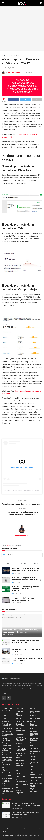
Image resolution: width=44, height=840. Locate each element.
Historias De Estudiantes (20, 754)
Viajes (32, 789)
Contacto (4, 831)
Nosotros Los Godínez (35, 712)
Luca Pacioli (20, 776)
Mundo (18, 787)
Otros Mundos (35, 718)
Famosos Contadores (20, 733)
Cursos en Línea (7, 773)
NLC (37, 835)
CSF (3, 767)
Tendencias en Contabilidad (35, 763)
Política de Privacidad (31, 829)
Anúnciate (18, 829)
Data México (6, 781)
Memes (18, 779)
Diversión (19, 708)
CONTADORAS (7, 757)
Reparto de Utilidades (34, 739)
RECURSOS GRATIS (34, 735)
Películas (33, 721)
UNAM (32, 786)
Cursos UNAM (7, 778)
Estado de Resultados (20, 725)
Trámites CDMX (36, 778)
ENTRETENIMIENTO (23, 721)
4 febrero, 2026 (17, 663)
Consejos (5, 743)
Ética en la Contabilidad (20, 729)
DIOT (3, 794)
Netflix (32, 708)
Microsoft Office (22, 782)
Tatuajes (33, 757)
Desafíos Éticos (7, 788)
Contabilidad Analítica (6, 749)
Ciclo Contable (7, 728)
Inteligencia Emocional (20, 764)
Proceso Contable (33, 725)
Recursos (33, 731)
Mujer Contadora (22, 784)
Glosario (19, 743)
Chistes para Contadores (6, 725)
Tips (31, 772)
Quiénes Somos (6, 829)
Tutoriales (34, 780)
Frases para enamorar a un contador (21, 739)
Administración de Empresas (7, 709)
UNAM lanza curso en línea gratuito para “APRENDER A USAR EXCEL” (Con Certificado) (26, 589)
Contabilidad (6, 746)
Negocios (19, 793)
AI (2, 713)
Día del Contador (8, 791)
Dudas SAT (20, 711)
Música (18, 790)
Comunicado (6, 731)
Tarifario (33, 754)
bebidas (4, 716)
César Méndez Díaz (14, 72)
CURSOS (5, 770)
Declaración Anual (6, 784)
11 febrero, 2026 (9, 634)
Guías (18, 746)
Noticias (33, 716)
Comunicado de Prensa (7, 735)
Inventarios (20, 768)
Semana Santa (35, 748)
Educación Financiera (19, 715)
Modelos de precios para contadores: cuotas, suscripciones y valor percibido (20, 631)
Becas (4, 718)
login (8, 545)
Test (31, 767)
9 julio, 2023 (28, 72)
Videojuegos (34, 791)
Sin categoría (35, 751)
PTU (31, 728)
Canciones (5, 721)
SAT (31, 746)
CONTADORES (7, 760)
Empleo (18, 718)
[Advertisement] (22, 29)
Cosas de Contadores (13, 55)
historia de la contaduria (21, 750)
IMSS (18, 758)
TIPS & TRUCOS (36, 775)
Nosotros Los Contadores (13, 835)
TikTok (32, 769)
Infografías (20, 761)
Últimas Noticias (36, 783)
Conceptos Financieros (6, 739)
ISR (17, 771)
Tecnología (34, 759)
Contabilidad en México (7, 753)
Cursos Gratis (7, 775)
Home (3, 55)
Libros (18, 773)
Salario (32, 743)
